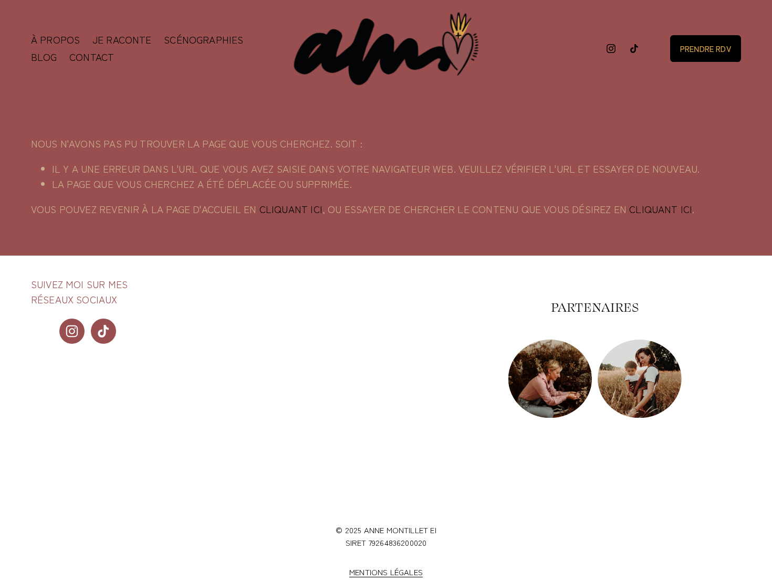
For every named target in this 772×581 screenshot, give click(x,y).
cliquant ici (290, 209)
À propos (55, 39)
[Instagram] (611, 48)
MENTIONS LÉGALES (386, 571)
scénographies (203, 39)
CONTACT (91, 57)
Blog (44, 57)
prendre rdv (705, 48)
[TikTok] (634, 48)
